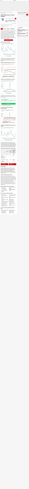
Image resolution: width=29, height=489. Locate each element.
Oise (7, 12)
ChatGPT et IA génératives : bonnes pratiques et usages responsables (22, 30)
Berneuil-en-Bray (10, 12)
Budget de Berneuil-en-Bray (4, 164)
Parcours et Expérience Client (22, 35)
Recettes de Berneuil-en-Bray (12, 164)
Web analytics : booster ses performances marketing (22, 33)
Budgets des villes (4, 12)
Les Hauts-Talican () (4, 189)
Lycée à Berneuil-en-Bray (12, 194)
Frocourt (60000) (3, 188)
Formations (20, 27)
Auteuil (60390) (3, 187)
